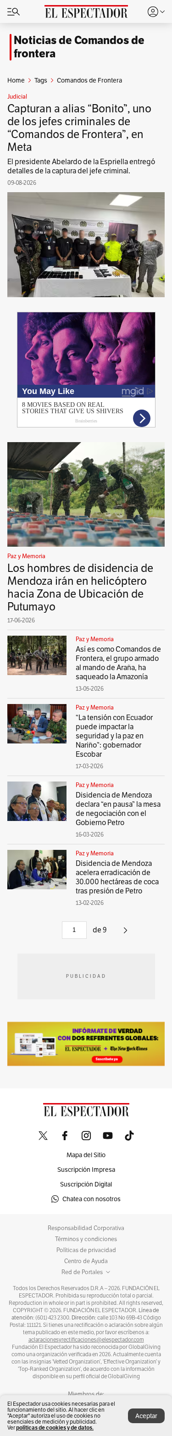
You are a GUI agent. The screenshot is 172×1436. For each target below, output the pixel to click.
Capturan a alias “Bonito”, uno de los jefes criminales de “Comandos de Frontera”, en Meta (79, 127)
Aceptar (146, 1416)
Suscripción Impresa (86, 1169)
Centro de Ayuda (86, 1261)
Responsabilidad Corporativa (86, 1228)
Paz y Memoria (26, 556)
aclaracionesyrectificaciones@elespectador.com (86, 1339)
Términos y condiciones (86, 1239)
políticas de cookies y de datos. (55, 1427)
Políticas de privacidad (86, 1250)
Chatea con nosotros (91, 1199)
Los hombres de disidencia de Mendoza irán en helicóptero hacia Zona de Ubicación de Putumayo (80, 587)
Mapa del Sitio (86, 1155)
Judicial (17, 96)
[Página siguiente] (125, 933)
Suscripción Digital (86, 1184)
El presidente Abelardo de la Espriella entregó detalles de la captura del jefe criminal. (81, 166)
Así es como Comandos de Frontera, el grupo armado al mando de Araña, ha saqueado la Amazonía (118, 663)
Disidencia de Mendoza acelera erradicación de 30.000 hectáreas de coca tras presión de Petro (117, 877)
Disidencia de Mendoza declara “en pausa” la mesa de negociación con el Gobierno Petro (118, 808)
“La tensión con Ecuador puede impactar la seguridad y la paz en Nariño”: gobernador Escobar (114, 736)
